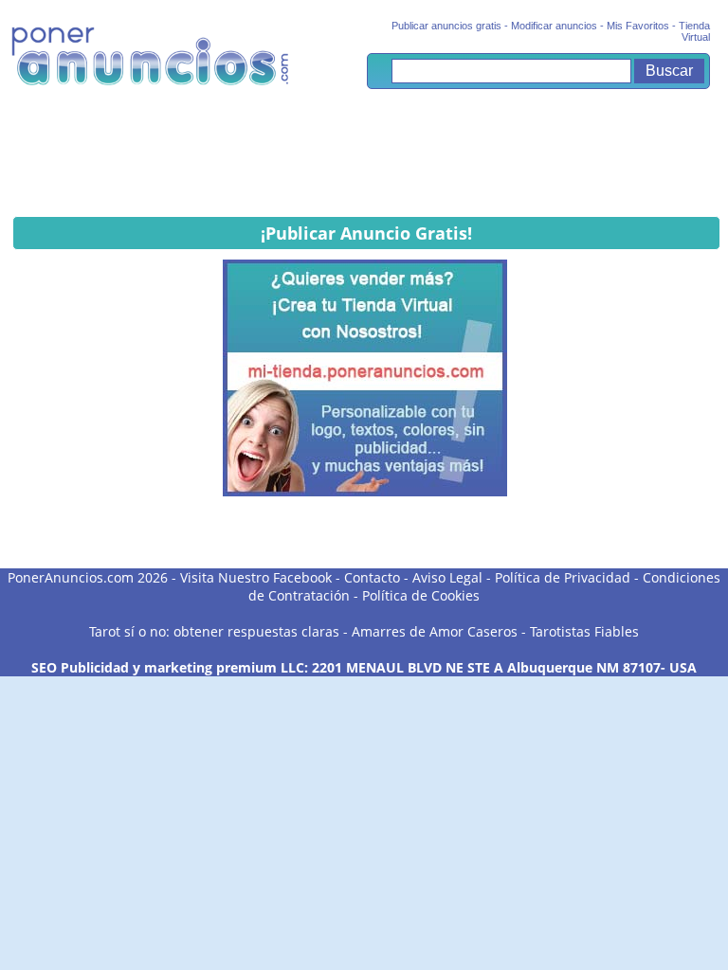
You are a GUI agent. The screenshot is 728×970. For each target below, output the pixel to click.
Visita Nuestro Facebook (256, 577)
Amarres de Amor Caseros (435, 631)
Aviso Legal (447, 577)
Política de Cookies (421, 595)
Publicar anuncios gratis (446, 25)
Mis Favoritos (638, 25)
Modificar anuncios (554, 25)
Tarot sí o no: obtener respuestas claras (214, 631)
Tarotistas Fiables (584, 631)
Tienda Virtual (694, 31)
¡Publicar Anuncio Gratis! (366, 233)
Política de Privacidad (562, 577)
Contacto (372, 577)
